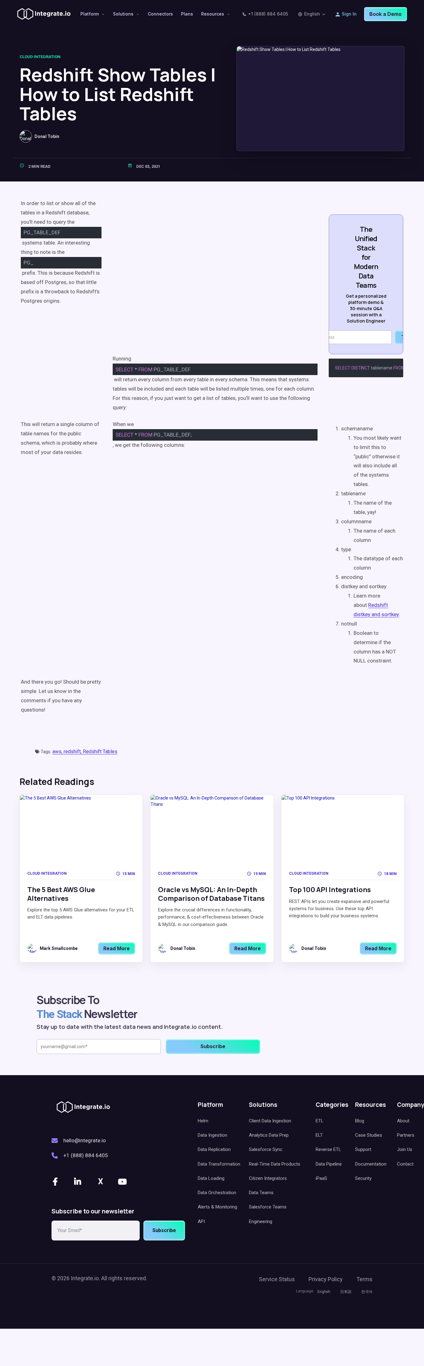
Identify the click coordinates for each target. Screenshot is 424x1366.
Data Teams (261, 1192)
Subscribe (164, 1230)
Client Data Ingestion (270, 1121)
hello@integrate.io (84, 1140)
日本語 (345, 1292)
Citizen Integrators (268, 1178)
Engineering (260, 1221)
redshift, (73, 751)
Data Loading (211, 1178)
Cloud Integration (40, 56)
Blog (359, 1121)
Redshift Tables (100, 751)
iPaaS (321, 1178)
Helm (203, 1121)
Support (363, 1149)
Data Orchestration (217, 1192)
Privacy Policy (326, 1279)
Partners (405, 1135)
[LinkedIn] (78, 1181)
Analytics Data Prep (269, 1135)
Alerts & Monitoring (217, 1207)
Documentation (370, 1164)
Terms (364, 1279)
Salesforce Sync (265, 1149)
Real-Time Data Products (274, 1164)
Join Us (404, 1149)
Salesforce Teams (267, 1207)
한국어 (366, 1292)
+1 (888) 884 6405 (268, 13)
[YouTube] (123, 1181)
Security (363, 1178)
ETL (319, 1121)
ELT (319, 1135)
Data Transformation (219, 1164)
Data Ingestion (212, 1135)
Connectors (160, 13)
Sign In (349, 13)
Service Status (277, 1279)
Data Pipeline (329, 1164)
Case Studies (368, 1135)
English (312, 13)
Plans (187, 13)
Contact (405, 1164)
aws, (58, 751)
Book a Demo (385, 14)
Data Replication (214, 1149)
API (201, 1221)
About (403, 1121)
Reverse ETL (328, 1149)
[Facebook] (56, 1181)
